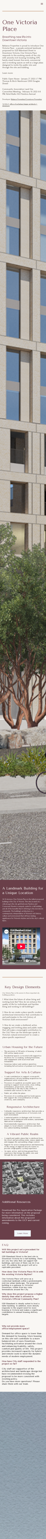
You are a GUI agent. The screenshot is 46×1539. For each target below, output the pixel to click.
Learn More (22, 1233)
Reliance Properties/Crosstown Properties (26, 99)
